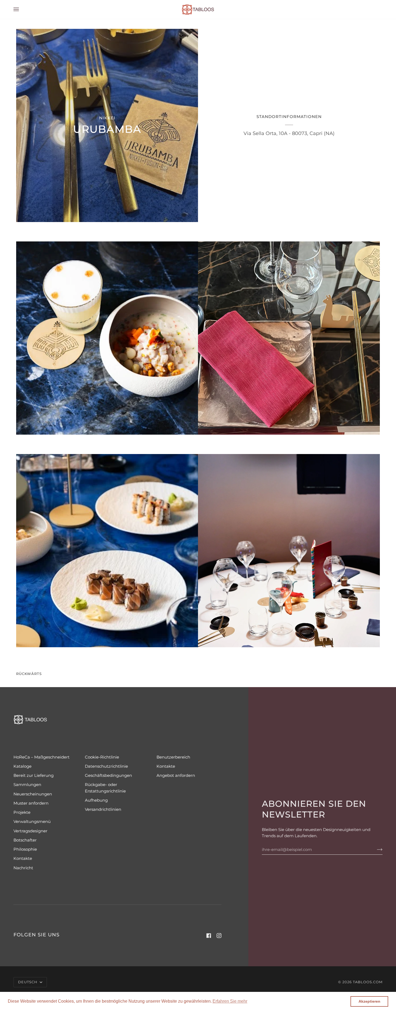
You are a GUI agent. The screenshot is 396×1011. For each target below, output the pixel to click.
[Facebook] (208, 935)
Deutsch (28, 982)
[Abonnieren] (375, 849)
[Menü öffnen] (21, 9)
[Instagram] (219, 935)
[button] (230, 1001)
